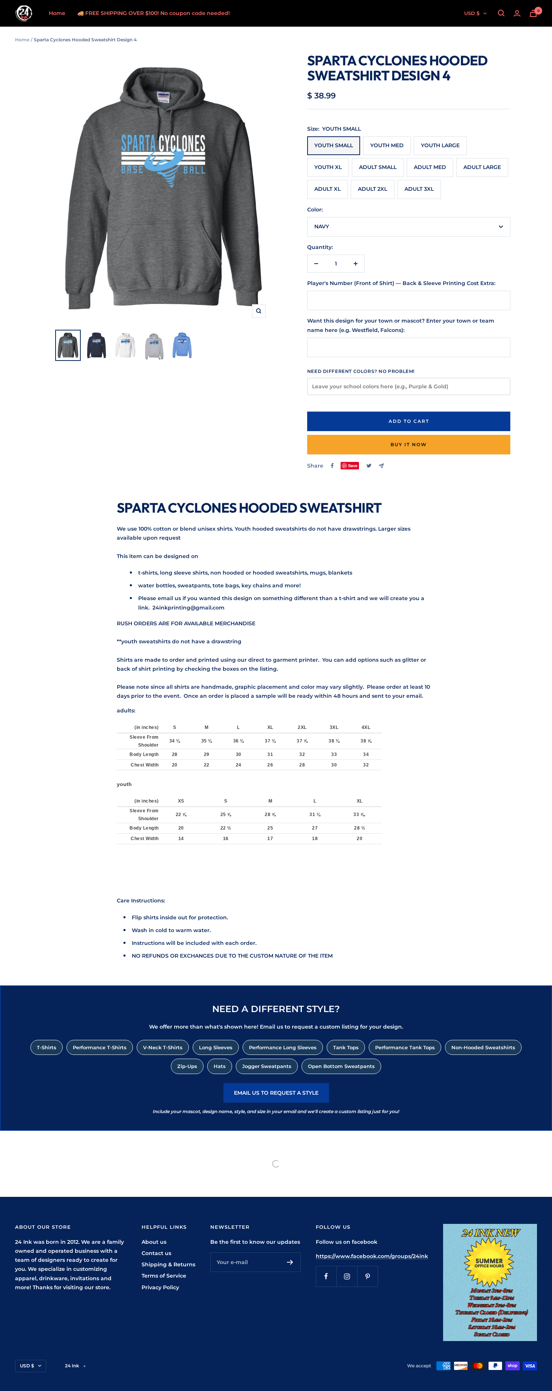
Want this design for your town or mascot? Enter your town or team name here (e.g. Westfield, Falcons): (400, 325)
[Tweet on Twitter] (369, 465)
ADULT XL (327, 189)
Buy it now (409, 444)
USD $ (472, 13)
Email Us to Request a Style (276, 1092)
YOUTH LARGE (440, 145)
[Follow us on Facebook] (326, 1276)
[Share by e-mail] (381, 465)
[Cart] (533, 13)
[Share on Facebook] (332, 465)
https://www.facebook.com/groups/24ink (372, 1256)
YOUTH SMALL (333, 145)
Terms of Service (164, 1275)
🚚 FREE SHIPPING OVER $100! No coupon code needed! (153, 13)
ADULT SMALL (378, 167)
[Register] (290, 1262)
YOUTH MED (387, 145)
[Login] (517, 13)
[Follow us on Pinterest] (367, 1276)
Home (57, 13)
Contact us (156, 1253)
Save (352, 465)
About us (154, 1242)
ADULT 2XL (372, 189)
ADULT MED (430, 167)
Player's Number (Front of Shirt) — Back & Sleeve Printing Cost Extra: (401, 283)
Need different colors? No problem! (361, 371)
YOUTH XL (328, 167)
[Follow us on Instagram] (346, 1276)
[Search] (501, 13)
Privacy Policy (160, 1287)
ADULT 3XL (419, 189)
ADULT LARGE (482, 167)
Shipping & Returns (168, 1264)
